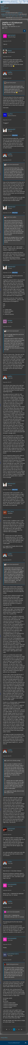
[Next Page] (21, 1029)
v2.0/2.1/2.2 (4, 14)
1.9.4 (15, 15)
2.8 (18, 14)
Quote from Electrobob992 (13, 912)
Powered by (14, 1042)
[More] (24, 41)
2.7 (16, 14)
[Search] (18, 1)
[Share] (24, 31)
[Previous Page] (6, 1029)
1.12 (25, 15)
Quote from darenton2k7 (12, 164)
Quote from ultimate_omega (13, 760)
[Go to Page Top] (25, 1043)
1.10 (19, 15)
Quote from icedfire (11, 217)
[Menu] (26, 1)
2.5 (11, 14)
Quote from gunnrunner (12, 964)
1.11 (22, 15)
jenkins (20, 12)
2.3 (9, 14)
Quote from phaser (11, 82)
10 (18, 1029)
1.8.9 (12, 15)
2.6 (13, 14)
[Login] (22, 2)
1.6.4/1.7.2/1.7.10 (6, 15)
